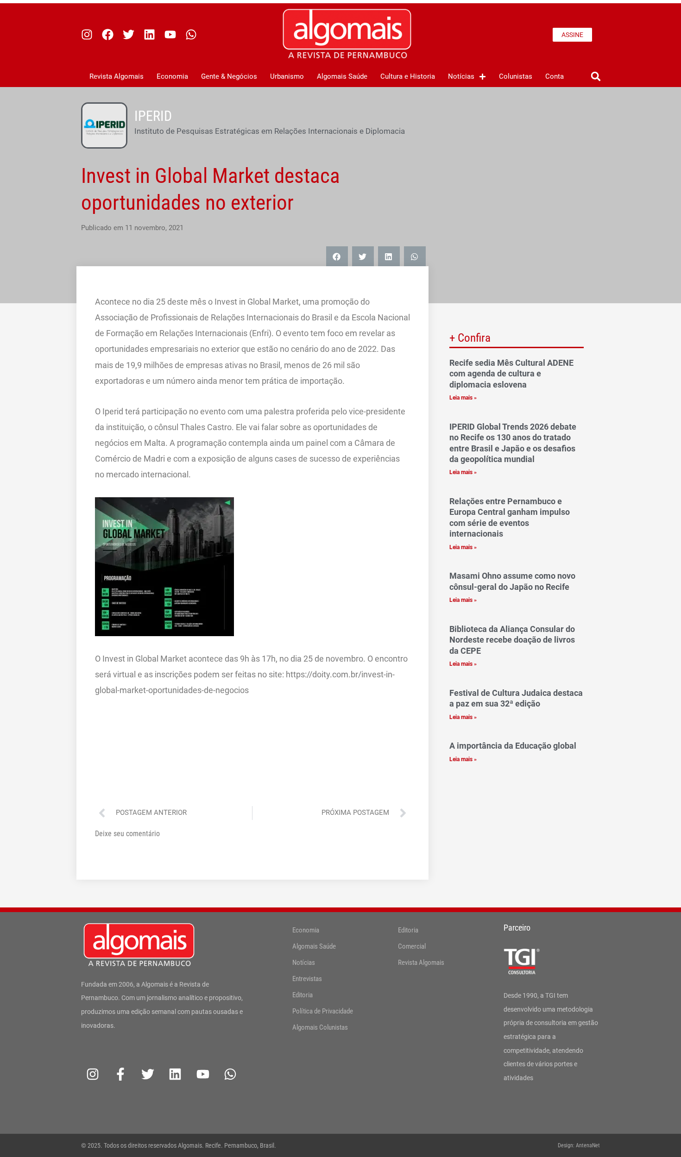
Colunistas (515, 76)
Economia (172, 76)
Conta (554, 76)
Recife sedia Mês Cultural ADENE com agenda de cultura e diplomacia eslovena (511, 373)
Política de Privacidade (322, 1011)
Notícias (461, 76)
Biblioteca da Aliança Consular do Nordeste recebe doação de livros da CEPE (512, 640)
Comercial (412, 946)
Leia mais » (463, 397)
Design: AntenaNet (579, 1145)
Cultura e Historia (407, 76)
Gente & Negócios (229, 76)
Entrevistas (307, 979)
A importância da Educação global (513, 745)
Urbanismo (287, 76)
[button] (595, 76)
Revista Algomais (116, 76)
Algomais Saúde (342, 76)
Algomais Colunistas (320, 1027)
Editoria (302, 995)
